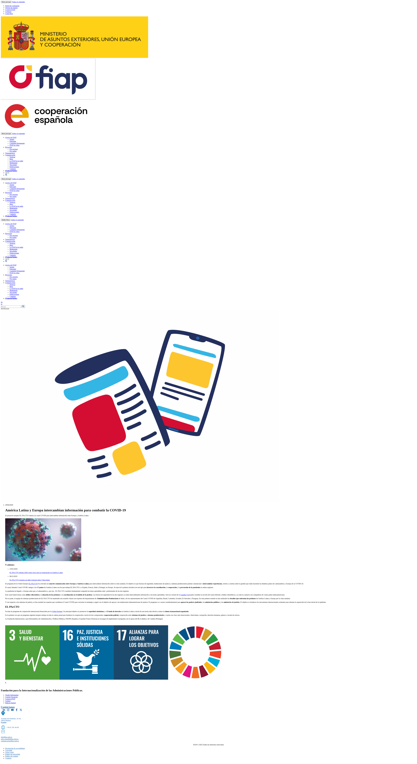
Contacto (8, 12)
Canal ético (9, 14)
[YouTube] (12, 710)
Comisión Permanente (17, 143)
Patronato (13, 141)
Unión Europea (57, 611)
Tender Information (11, 695)
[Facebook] (16, 710)
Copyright (8, 750)
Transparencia (10, 153)
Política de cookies (11, 756)
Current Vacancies (11, 697)
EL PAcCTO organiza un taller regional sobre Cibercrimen (30, 580)
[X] (21, 710)
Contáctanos (8, 707)
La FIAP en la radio (16, 161)
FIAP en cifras (14, 145)
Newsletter (13, 165)
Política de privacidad (12, 754)
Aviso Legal (9, 752)
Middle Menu (6, 220)
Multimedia (13, 163)
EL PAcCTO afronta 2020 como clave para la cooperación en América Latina (36, 573)
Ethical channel (10, 703)
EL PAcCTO (33, 584)
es (1, 304)
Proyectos (8, 147)
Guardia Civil (185, 595)
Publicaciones (14, 167)
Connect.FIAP (10, 10)
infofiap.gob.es (6, 737)
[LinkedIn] (4, 710)
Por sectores (14, 149)
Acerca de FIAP (10, 137)
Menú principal (6, 2)
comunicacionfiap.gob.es (10, 741)
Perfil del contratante (12, 6)
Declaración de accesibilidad (15, 748)
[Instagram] (8, 710)
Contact (8, 701)
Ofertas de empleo (11, 8)
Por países (13, 151)
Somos (12, 139)
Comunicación (10, 155)
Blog (11, 159)
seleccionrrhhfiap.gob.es (9, 739)
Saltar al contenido (18, 2)
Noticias (12, 157)
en (1, 302)
